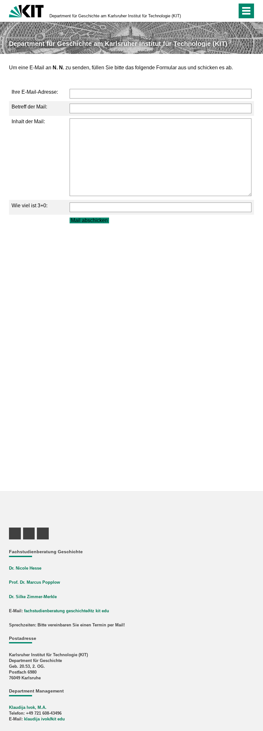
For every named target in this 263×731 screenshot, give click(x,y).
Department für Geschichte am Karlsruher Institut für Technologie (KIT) (115, 15)
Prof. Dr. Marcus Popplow (34, 582)
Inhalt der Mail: (28, 121)
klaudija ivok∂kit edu (44, 719)
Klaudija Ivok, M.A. (28, 707)
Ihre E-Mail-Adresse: (35, 92)
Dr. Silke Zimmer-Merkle (33, 596)
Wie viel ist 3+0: (29, 205)
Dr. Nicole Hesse (25, 568)
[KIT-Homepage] (26, 10)
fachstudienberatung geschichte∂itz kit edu (66, 610)
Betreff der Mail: (29, 106)
